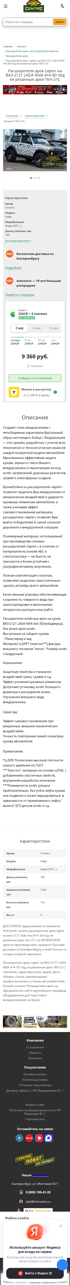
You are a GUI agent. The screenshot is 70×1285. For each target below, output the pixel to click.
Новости (35, 1053)
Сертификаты (35, 1119)
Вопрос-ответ (35, 1105)
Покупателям (35, 1067)
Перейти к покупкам (19, 295)
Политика (35, 1058)
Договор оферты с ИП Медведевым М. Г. (35, 1090)
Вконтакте (19, 1138)
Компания (35, 1040)
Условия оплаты (35, 1074)
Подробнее (13, 268)
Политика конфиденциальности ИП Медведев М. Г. (35, 1112)
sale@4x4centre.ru (38, 1201)
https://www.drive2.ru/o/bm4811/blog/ (29, 1138)
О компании (35, 1047)
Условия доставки (35, 1080)
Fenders (10, 207)
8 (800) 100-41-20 (38, 1192)
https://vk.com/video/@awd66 (39, 1138)
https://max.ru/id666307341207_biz (48, 1138)
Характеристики (35, 115)
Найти (59, 22)
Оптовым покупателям (35, 1085)
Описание (12, 115)
